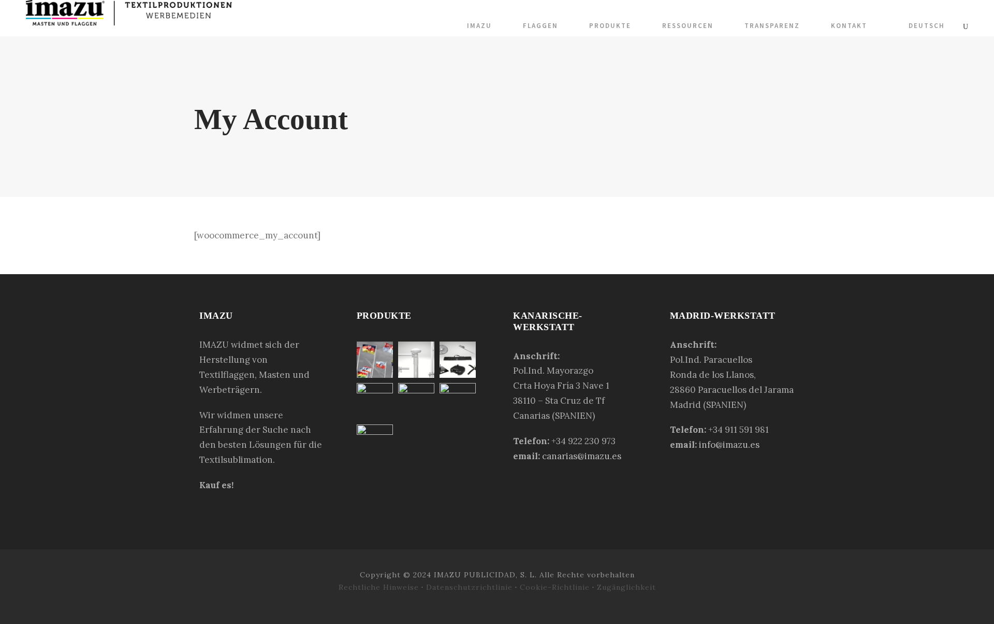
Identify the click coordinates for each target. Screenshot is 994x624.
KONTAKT (849, 25)
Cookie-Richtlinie (556, 587)
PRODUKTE (610, 25)
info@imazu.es (729, 444)
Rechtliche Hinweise (380, 587)
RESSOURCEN (687, 25)
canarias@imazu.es (581, 456)
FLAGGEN (540, 25)
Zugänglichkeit (626, 587)
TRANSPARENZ (772, 25)
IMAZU (479, 25)
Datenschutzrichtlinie (469, 587)
